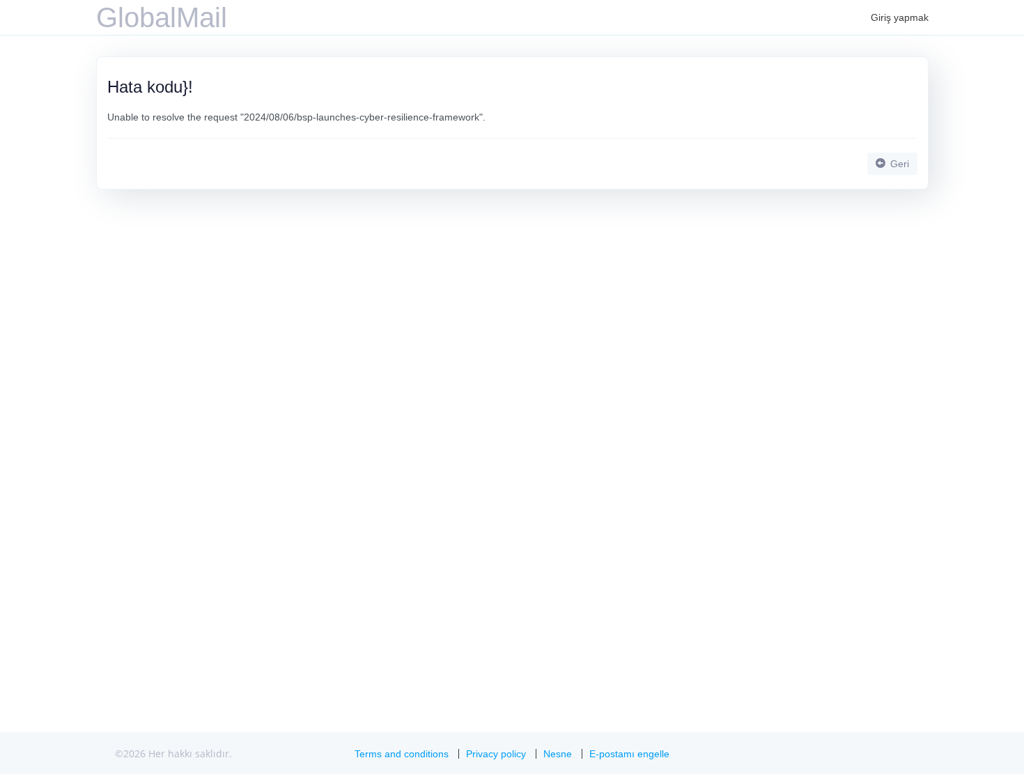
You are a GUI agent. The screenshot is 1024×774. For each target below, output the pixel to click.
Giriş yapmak (900, 17)
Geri (898, 163)
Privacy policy (496, 753)
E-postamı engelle (629, 753)
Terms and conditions (402, 753)
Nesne (557, 753)
